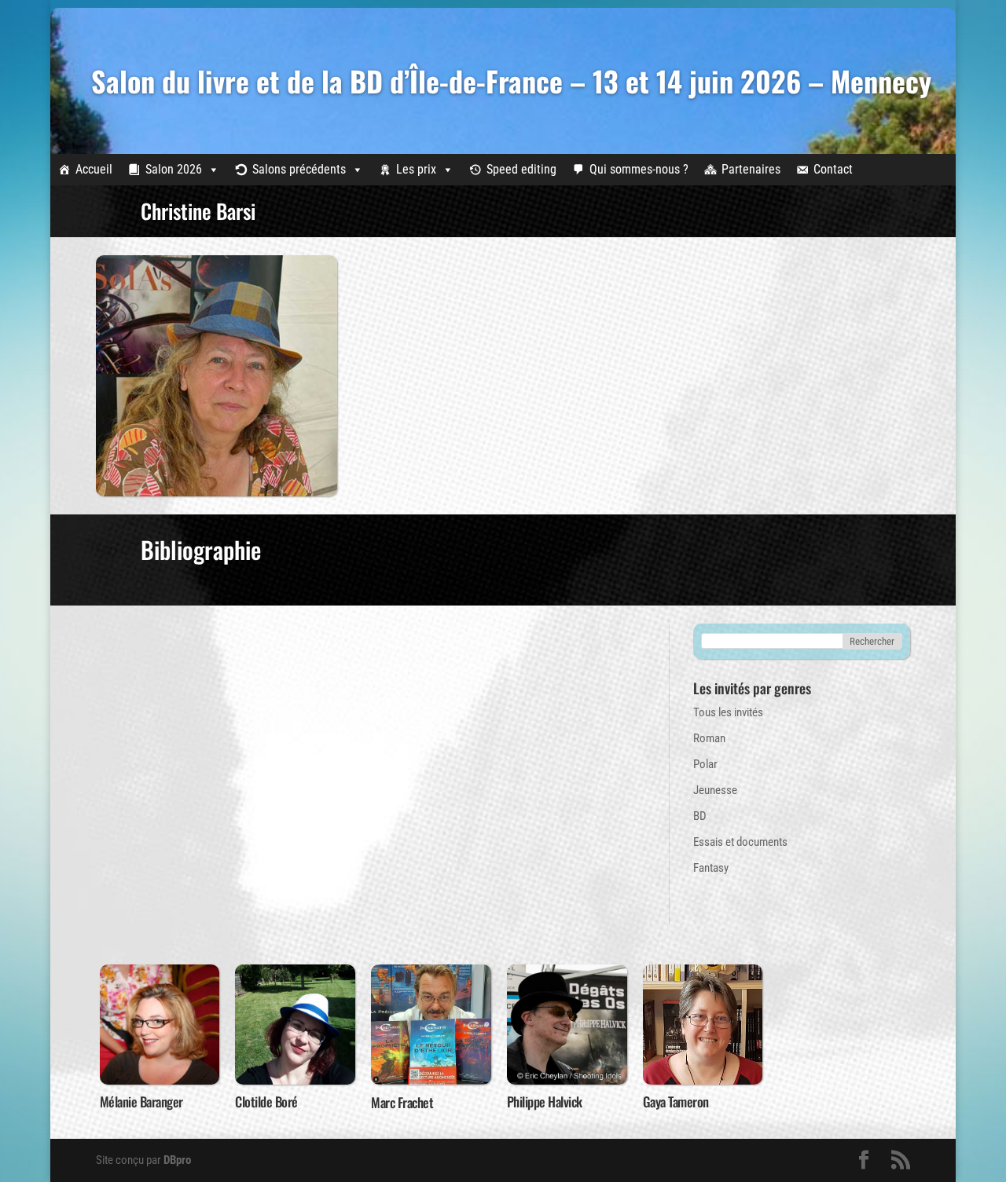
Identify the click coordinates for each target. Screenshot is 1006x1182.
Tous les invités (728, 712)
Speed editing (521, 169)
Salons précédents (299, 169)
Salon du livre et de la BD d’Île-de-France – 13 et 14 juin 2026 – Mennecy (511, 81)
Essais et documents (740, 842)
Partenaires (750, 169)
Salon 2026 (173, 169)
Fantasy (711, 868)
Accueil (93, 169)
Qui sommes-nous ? (638, 169)
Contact (833, 169)
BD (700, 816)
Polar (705, 764)
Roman (709, 738)
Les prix (416, 169)
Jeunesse (715, 790)
